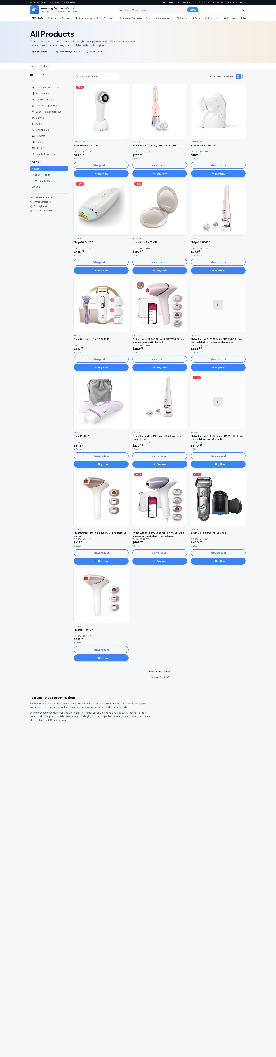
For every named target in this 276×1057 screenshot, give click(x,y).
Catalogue (45, 66)
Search (193, 10)
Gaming (182, 18)
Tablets (244, 18)
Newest (36, 168)
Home (33, 66)
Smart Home (211, 18)
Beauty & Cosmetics (44, 154)
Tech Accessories (106, 18)
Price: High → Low (41, 180)
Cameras (229, 18)
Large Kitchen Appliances (159, 18)
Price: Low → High (41, 174)
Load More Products (159, 671)
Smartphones (84, 18)
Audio (196, 18)
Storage (38, 147)
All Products (37, 18)
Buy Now (103, 173)
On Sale (36, 186)
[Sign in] (243, 10)
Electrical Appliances (131, 18)
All (33, 81)
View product (101, 165)
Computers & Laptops (59, 18)
